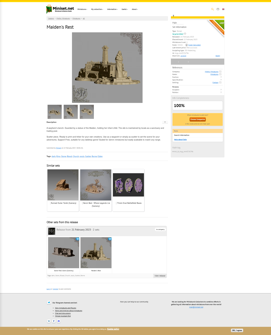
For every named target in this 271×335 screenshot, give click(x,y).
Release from (74, 229)
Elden (100, 156)
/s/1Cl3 (183, 56)
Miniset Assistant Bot (63, 316)
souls (82, 156)
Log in (49, 289)
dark (53, 156)
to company (160, 229)
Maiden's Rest (96, 270)
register (55, 289)
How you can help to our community (134, 302)
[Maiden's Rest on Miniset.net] (54, 118)
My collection (96, 9)
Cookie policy (113, 329)
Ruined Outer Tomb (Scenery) (63, 203)
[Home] (60, 9)
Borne (94, 156)
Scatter (88, 156)
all (84, 18)
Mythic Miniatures (63, 18)
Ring (58, 156)
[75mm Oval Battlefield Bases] (128, 200)
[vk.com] (49, 323)
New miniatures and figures (65, 308)
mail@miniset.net (196, 307)
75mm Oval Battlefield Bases (129, 203)
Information (111, 9)
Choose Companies (197, 119)
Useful (124, 9)
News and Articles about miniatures (68, 310)
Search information (181, 135)
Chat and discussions (63, 313)
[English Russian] (165, 122)
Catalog (51, 18)
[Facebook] (54, 323)
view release (160, 275)
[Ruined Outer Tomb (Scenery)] (63, 200)
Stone (63, 156)
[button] (217, 9)
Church (76, 156)
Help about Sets (180, 139)
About (134, 9)
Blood (69, 156)
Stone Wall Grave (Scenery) (63, 270)
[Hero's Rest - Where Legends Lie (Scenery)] (96, 200)
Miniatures (81, 9)
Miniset (58, 148)
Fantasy (215, 82)
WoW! (218, 56)
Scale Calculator (194, 45)
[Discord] (58, 323)
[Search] (212, 9)
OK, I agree (237, 330)
